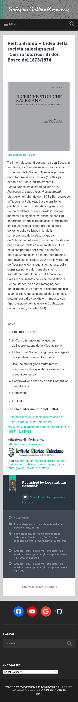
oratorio (44, 468)
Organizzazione (32, 524)
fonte (10, 468)
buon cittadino (46, 464)
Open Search (71, 24)
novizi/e (32, 468)
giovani (20, 468)
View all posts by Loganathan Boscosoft (43, 500)
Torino (35, 527)
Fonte (17, 524)
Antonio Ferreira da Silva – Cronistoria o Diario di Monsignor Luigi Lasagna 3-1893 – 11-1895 (41, 567)
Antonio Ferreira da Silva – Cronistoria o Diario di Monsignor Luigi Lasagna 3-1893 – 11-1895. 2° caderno (41, 554)
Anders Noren (53, 689)
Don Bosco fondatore (21, 464)
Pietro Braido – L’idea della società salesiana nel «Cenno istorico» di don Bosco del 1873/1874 (37, 51)
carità (60, 464)
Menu (13, 24)
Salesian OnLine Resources (39, 9)
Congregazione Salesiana (32, 461)
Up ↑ (39, 694)
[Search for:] (39, 643)
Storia (26, 527)
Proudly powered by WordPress (32, 687)
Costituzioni (58, 461)
